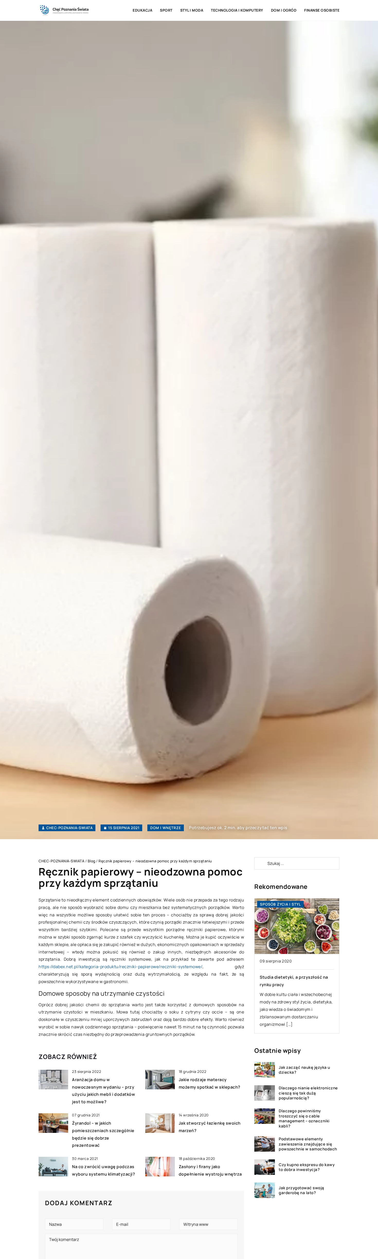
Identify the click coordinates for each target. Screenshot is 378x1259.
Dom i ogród (284, 10)
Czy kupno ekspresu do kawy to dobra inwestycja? (307, 1167)
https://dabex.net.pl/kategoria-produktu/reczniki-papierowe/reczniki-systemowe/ (120, 966)
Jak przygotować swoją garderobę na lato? (301, 1190)
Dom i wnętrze (165, 827)
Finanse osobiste (321, 10)
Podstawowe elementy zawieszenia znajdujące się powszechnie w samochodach (308, 1144)
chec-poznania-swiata (69, 828)
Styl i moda (191, 10)
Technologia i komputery (237, 10)
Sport (166, 10)
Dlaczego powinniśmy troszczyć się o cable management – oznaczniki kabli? (304, 1118)
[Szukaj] (260, 863)
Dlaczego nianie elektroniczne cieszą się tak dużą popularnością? (308, 1093)
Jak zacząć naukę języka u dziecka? (304, 1070)
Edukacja (142, 10)
